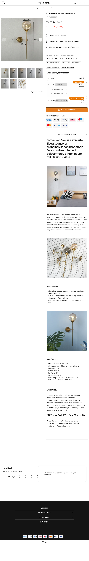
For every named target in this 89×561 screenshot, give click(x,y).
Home (35, 8)
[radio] (67, 78)
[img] (52, 17)
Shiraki (44, 2)
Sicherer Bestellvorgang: (55, 116)
